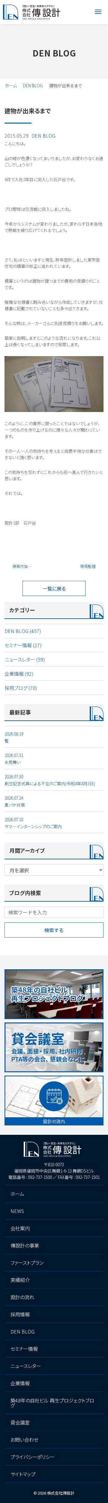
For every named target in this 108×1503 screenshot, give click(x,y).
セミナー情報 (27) (23, 645)
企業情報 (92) (19, 673)
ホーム (11, 85)
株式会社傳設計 (60, 1493)
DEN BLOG (33, 85)
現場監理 (88, 566)
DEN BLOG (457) (22, 631)
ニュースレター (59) (24, 659)
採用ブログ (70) (20, 687)
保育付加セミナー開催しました (25, 566)
